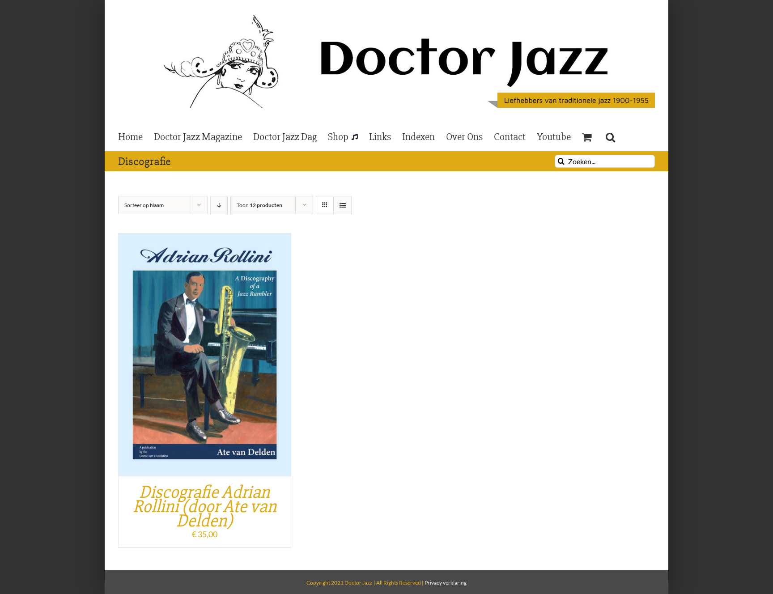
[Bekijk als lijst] (342, 205)
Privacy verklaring (446, 582)
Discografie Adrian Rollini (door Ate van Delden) (204, 506)
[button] (610, 136)
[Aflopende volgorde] (219, 205)
